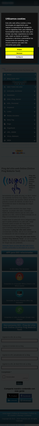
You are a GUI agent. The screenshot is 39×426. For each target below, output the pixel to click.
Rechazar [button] (19, 53)
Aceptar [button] (19, 49)
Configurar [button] (19, 57)
